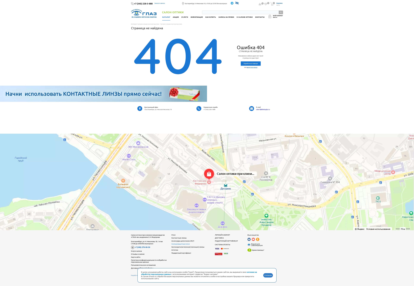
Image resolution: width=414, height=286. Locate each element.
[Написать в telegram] (232, 3)
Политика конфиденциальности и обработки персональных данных (149, 261)
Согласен (268, 275)
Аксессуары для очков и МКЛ (182, 241)
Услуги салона (136, 251)
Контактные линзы (179, 238)
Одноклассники (257, 239)
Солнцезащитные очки (180, 244)
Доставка (219, 238)
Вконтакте (249, 239)
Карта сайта (135, 257)
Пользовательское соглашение (143, 265)
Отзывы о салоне (137, 254)
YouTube (253, 239)
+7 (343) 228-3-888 (143, 3)
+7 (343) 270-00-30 (142, 247)
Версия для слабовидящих (255, 244)
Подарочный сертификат (181, 253)
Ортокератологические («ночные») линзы (187, 247)
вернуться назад (252, 67)
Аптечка (174, 250)
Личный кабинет (222, 235)
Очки (173, 235)
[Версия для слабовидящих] (236, 3)
